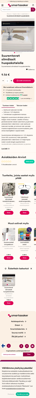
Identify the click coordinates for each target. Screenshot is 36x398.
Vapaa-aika (16, 14)
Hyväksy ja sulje (22, 394)
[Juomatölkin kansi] (24, 234)
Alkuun (9, 14)
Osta (24, 213)
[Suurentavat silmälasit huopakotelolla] (8, 279)
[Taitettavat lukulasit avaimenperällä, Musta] (24, 189)
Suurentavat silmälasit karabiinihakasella (9, 200)
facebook (20, 346)
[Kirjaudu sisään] (8, 346)
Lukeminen (24, 14)
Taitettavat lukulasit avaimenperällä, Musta (24, 200)
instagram (26, 346)
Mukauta (11, 394)
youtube (31, 346)
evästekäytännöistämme (15, 388)
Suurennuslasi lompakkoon (9, 243)
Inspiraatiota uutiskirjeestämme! (18, 351)
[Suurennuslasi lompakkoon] (8, 234)
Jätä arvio (29, 161)
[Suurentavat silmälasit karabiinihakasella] (8, 189)
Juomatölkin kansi (24, 243)
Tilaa (28, 354)
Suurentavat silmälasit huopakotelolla (8, 289)
